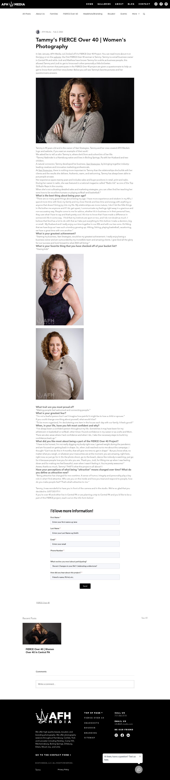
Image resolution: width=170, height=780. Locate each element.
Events (124, 14)
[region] (156, 4)
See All (144, 618)
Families (54, 14)
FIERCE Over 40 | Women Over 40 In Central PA (40, 651)
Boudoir (111, 14)
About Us (40, 14)
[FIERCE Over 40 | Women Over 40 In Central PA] (42, 633)
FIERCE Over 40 (70, 14)
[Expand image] (60, 289)
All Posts (27, 14)
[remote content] (85, 549)
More (134, 14)
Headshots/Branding (92, 14)
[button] (104, 4)
